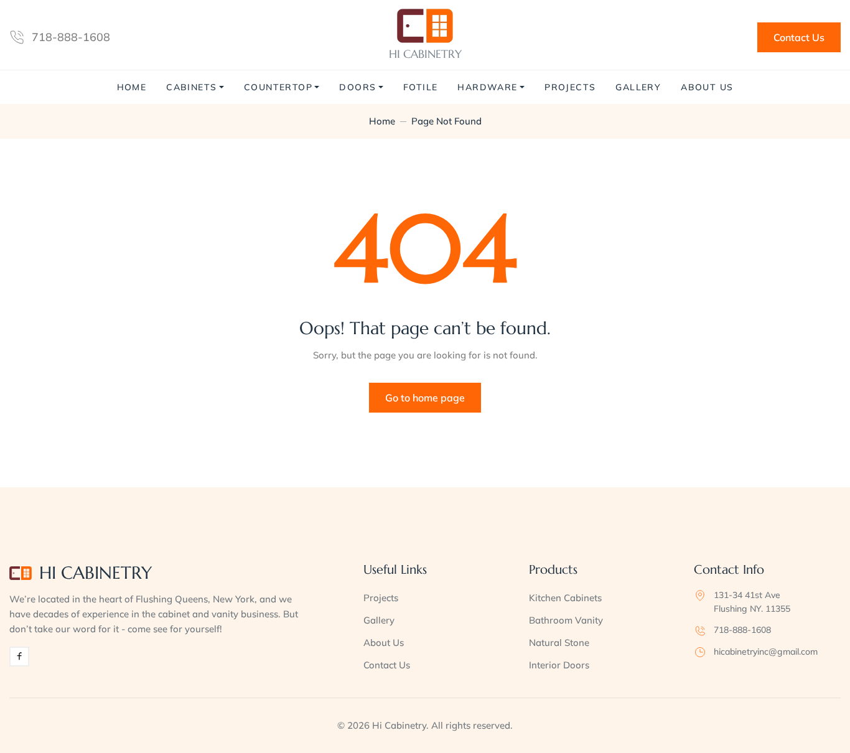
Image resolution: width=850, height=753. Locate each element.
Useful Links (395, 570)
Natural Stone (559, 642)
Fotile (420, 87)
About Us (707, 87)
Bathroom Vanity (566, 620)
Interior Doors (559, 665)
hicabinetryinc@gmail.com (766, 651)
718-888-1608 (71, 37)
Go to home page (425, 397)
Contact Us (798, 37)
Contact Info (729, 570)
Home (132, 87)
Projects (569, 87)
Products (553, 570)
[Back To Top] (815, 718)
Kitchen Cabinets (565, 598)
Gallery (638, 87)
